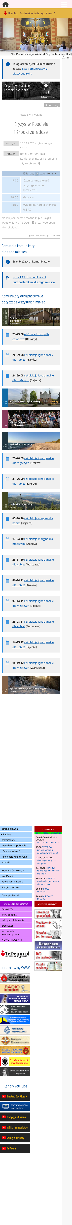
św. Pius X (7, 876)
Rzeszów (47, 847)
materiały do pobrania (14, 845)
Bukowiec (47, 896)
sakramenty (8, 840)
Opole (45, 889)
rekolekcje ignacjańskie (14, 856)
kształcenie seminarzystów (10, 932)
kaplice (7, 834)
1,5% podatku (9, 914)
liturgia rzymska (10, 887)
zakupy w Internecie (13, 920)
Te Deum (25, 222)
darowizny (7, 909)
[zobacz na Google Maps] (39, 163)
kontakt (6, 862)
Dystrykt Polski (10, 895)
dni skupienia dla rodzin (48, 842)
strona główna (10, 828)
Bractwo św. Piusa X (13, 870)
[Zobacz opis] (31, 327)
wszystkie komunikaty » (48, 904)
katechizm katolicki (12, 881)
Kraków (50, 868)
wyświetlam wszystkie (49, 833)
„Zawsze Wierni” (11, 851)
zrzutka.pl (7, 925)
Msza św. (41, 891)
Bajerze (50, 878)
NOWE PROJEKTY (12, 939)
